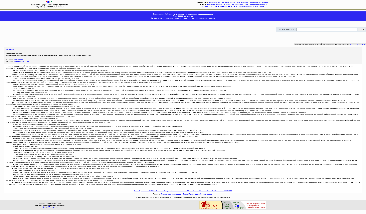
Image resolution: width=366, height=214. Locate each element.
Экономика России (21, 61)
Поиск (261, 6)
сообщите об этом (357, 44)
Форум (219, 4)
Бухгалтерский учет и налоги (200, 194)
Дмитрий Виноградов (50, 207)
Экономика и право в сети (226, 6)
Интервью (10, 49)
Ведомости (18, 59)
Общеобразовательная (258, 2)
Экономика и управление (218, 2)
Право (232, 2)
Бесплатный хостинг (240, 4)
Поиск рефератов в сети (248, 6)
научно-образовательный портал (49, 6)
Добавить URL (207, 6)
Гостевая (226, 4)
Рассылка (211, 4)
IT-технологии (242, 2)
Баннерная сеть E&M (258, 4)
